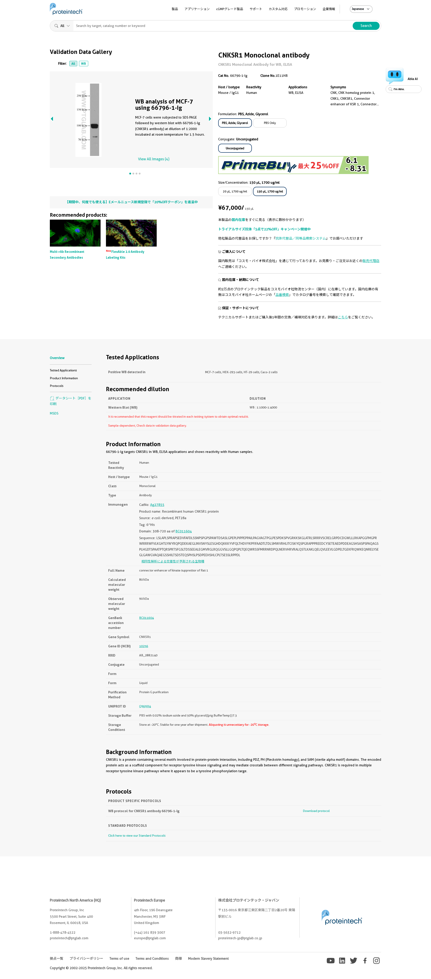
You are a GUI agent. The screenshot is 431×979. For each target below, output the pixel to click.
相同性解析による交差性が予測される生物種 (172, 561)
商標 (178, 959)
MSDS (54, 413)
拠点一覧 (56, 959)
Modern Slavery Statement (208, 959)
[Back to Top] (419, 967)
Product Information (64, 378)
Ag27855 (157, 505)
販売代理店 (371, 261)
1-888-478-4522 (62, 932)
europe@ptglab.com (150, 938)
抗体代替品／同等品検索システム (300, 238)
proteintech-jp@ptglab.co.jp (240, 938)
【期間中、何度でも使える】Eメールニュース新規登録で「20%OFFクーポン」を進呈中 (131, 202)
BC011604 (184, 531)
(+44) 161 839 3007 (149, 932)
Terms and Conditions (152, 959)
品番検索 (282, 295)
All (73, 63)
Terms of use (119, 959)
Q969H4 (145, 706)
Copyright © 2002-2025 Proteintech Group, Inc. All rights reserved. (101, 968)
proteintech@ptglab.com (69, 938)
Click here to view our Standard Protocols (136, 835)
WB (83, 63)
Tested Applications (63, 370)
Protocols (56, 386)
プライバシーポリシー (86, 959)
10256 (143, 646)
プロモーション (305, 9)
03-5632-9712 (229, 932)
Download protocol (316, 811)
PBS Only (270, 123)
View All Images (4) (153, 159)
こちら (343, 317)
